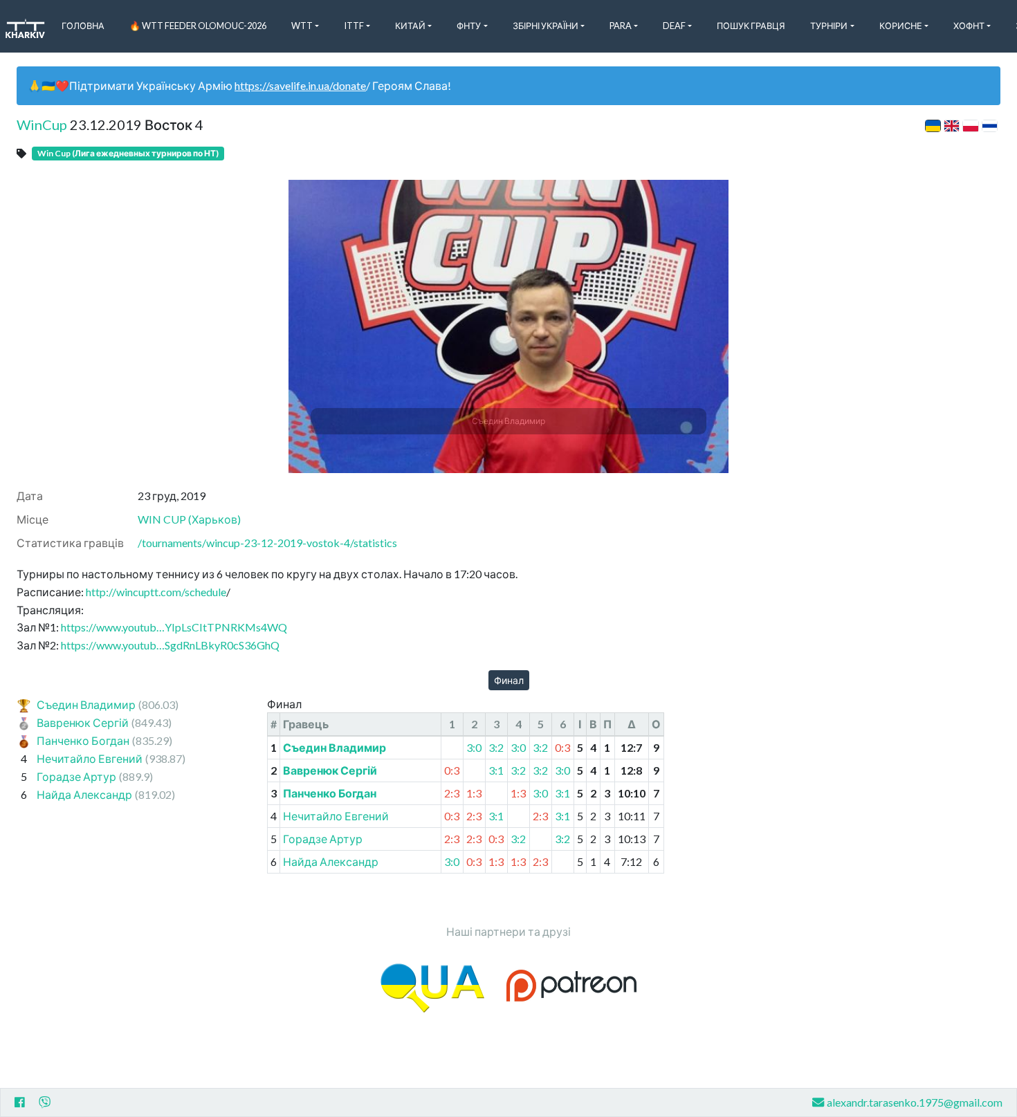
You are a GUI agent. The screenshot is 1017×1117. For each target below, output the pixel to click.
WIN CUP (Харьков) (189, 519)
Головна (83, 25)
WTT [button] (302, 25)
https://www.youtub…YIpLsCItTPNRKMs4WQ (174, 627)
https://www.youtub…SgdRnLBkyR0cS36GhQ (170, 645)
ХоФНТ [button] (968, 25)
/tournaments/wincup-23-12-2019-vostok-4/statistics (267, 542)
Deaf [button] (674, 25)
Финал (509, 680)
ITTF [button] (354, 25)
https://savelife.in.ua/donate (300, 85)
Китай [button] (410, 25)
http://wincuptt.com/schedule (156, 591)
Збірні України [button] (545, 25)
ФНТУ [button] (469, 25)
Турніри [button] (829, 25)
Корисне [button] (900, 25)
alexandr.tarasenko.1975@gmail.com (914, 1102)
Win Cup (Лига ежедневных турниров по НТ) (128, 153)
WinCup (42, 124)
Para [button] (621, 25)
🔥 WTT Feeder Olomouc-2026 (197, 25)
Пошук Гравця (751, 25)
